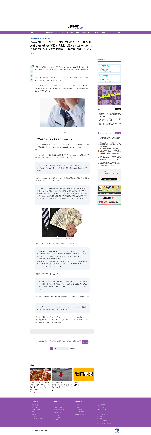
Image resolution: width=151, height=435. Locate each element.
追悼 (99, 109)
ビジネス (90, 32)
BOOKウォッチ (57, 412)
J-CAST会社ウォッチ (59, 409)
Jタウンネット (57, 417)
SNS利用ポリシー (101, 409)
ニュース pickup (69, 32)
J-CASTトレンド (58, 407)
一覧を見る (118, 109)
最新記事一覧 (49, 32)
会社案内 (78, 405)
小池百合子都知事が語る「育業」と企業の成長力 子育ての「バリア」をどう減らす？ (109, 138)
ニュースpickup (34, 38)
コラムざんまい (59, 32)
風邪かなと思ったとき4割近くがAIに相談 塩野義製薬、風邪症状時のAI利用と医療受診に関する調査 (110, 144)
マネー (77, 32)
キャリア (83, 32)
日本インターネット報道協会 (104, 423)
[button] (32, 32)
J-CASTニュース (58, 405)
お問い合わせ (79, 409)
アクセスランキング (100, 32)
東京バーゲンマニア (59, 415)
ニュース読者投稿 (80, 411)
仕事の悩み (38, 357)
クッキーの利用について (103, 414)
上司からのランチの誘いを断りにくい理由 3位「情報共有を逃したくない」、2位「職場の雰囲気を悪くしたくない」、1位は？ (111, 158)
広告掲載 (99, 416)
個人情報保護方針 (101, 405)
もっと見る (118, 133)
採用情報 (78, 407)
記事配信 (99, 418)
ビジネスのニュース (46, 38)
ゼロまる (56, 419)
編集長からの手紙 (80, 414)
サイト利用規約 (101, 407)
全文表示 (72, 349)
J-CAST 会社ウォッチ (75, 26)
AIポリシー (100, 411)
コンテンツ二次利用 (102, 421)
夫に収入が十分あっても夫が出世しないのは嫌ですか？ (56, 147)
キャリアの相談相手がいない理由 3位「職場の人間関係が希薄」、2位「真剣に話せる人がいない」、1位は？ (110, 163)
